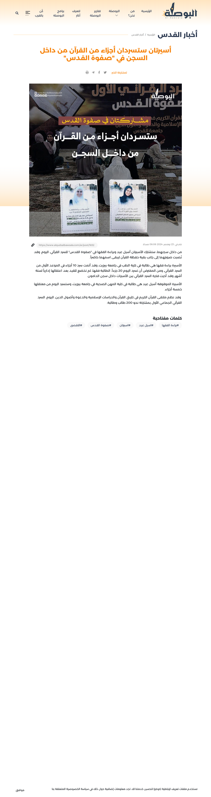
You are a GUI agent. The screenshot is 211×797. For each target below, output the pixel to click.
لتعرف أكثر (76, 13)
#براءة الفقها (170, 325)
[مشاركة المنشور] (105, 73)
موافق (20, 790)
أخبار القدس (137, 34)
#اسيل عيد (146, 325)
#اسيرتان (125, 325)
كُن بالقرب (39, 13)
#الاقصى (76, 325)
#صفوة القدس (101, 325)
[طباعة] (87, 73)
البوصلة (114, 11)
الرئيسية (146, 11)
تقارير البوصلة (95, 13)
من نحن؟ (131, 13)
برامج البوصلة (58, 13)
